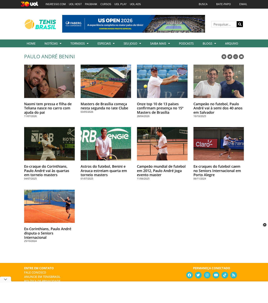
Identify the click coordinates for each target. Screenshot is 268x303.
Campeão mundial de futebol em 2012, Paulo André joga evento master (161, 170)
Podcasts (186, 43)
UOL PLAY (120, 4)
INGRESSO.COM (56, 4)
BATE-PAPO (223, 4)
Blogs (207, 43)
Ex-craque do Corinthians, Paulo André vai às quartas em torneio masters (46, 170)
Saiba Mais (158, 43)
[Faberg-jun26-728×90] (133, 31)
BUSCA (203, 4)
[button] (224, 56)
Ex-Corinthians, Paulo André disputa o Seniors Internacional (47, 233)
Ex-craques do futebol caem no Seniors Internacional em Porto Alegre (217, 170)
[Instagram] (207, 275)
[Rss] (233, 275)
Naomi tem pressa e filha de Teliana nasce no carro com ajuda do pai (48, 108)
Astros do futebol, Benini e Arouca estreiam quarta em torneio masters (104, 170)
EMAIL (243, 4)
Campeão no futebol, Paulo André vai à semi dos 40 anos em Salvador (217, 108)
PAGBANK (91, 4)
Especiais (104, 43)
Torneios (77, 43)
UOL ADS (135, 4)
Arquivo (231, 43)
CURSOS (105, 4)
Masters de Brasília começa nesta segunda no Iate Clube (104, 106)
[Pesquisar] (240, 24)
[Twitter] (198, 275)
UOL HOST (75, 4)
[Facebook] (189, 275)
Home (31, 43)
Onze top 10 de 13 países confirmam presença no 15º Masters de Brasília (160, 108)
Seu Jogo (130, 43)
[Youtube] (216, 275)
